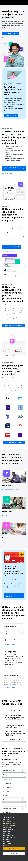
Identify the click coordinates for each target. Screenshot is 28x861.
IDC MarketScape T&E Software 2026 (12, 595)
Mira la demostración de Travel (10, 515)
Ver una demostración (9, 33)
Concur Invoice (7, 538)
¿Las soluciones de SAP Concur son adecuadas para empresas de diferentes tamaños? (14, 718)
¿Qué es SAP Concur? (12, 711)
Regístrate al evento (11, 115)
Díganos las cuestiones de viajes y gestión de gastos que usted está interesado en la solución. (13, 771)
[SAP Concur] (9, 2)
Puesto (4, 794)
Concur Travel (7, 511)
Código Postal (6, 811)
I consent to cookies (14, 848)
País (3, 799)
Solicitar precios (6, 37)
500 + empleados (10, 652)
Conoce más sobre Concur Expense (11, 168)
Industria (4, 807)
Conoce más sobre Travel (10, 246)
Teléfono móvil (6, 782)
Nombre (4, 774)
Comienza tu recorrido (8, 251)
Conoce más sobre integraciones (13, 442)
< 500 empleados (10, 626)
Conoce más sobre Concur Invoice (13, 325)
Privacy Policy (14, 856)
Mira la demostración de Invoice (10, 542)
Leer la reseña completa (10, 644)
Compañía (5, 790)
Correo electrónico (7, 786)
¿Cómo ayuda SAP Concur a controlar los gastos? (14, 726)
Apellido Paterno (6, 778)
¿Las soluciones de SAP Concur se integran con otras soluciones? (15, 733)
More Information (14, 853)
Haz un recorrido (6, 173)
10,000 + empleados (11, 675)
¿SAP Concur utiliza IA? (13, 739)
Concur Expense (7, 485)
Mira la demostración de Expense (10, 489)
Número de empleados (8, 803)
